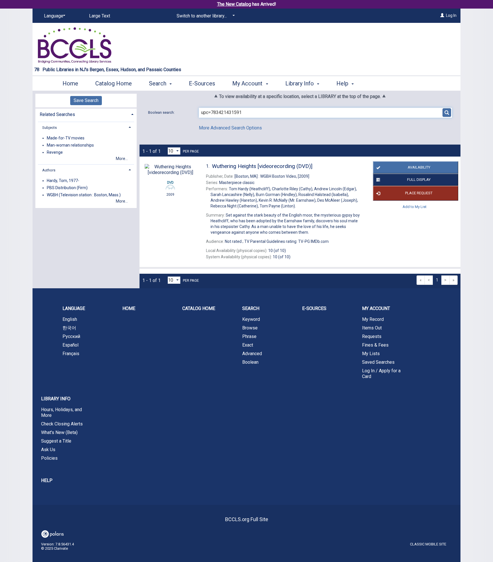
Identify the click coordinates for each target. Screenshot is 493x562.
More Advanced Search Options (230, 128)
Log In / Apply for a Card (381, 373)
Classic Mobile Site (428, 544)
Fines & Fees (375, 345)
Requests (371, 336)
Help (46, 480)
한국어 (69, 328)
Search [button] (158, 83)
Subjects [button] (49, 127)
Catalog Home (113, 83)
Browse (250, 328)
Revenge (55, 152)
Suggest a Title (56, 441)
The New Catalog (234, 4)
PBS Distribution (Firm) (67, 187)
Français (70, 353)
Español (70, 345)
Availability (419, 167)
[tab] (86, 113)
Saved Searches (378, 362)
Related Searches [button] (57, 114)
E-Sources (202, 83)
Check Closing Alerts (62, 424)
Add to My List (415, 207)
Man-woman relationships (70, 145)
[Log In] (442, 15)
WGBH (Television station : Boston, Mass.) (84, 195)
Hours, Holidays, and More (61, 412)
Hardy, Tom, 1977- (63, 180)
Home (70, 83)
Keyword (251, 319)
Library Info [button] (300, 83)
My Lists (371, 353)
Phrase (249, 336)
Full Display (419, 179)
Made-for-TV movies (65, 138)
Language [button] (73, 308)
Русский (71, 336)
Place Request (419, 193)
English (69, 319)
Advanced (252, 353)
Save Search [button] (86, 100)
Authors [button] (48, 170)
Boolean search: (161, 112)
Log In (451, 15)
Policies (49, 458)
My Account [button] (248, 83)
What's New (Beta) (59, 432)
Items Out (372, 328)
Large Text (99, 16)
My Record (373, 319)
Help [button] (343, 83)
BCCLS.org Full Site (246, 519)
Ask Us (48, 449)
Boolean (250, 362)
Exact (247, 345)
